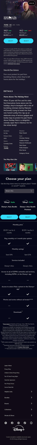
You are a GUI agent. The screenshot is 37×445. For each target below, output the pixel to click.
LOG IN (31, 3)
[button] (18, 391)
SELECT (10, 41)
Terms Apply (6, 324)
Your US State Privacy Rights (11, 376)
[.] (6, 423)
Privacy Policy (8, 369)
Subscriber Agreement (10, 380)
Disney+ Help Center (23, 347)
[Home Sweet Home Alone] (10, 167)
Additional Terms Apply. (14, 63)
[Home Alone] (26, 167)
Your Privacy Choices (9, 383)
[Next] (33, 166)
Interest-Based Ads (9, 387)
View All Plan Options (11, 70)
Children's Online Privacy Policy (12, 372)
